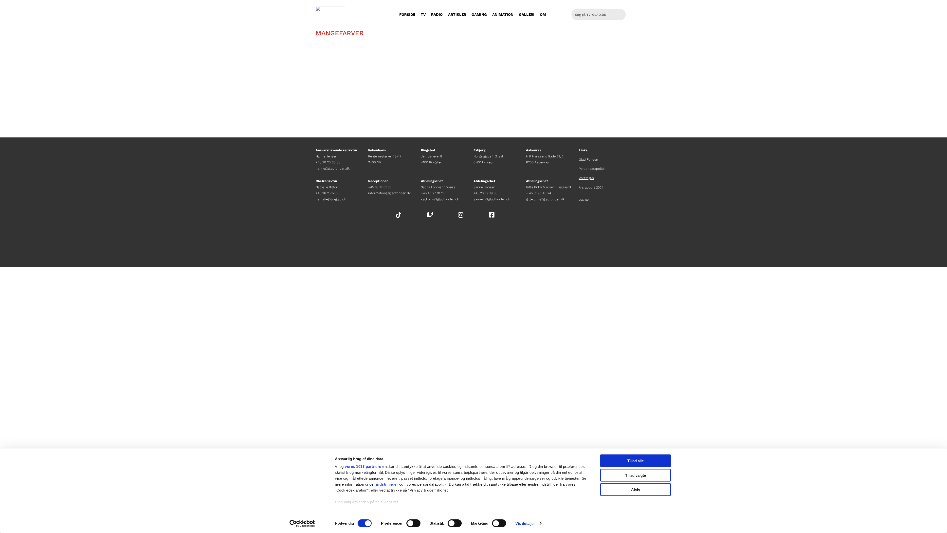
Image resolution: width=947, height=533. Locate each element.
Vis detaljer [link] (525, 523)
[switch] (413, 523)
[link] (302, 523)
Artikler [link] (457, 14)
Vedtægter (586, 178)
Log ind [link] (584, 199)
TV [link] (423, 14)
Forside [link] (407, 14)
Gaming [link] (479, 14)
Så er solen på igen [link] (343, 68)
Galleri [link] (526, 14)
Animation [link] (502, 14)
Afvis (635, 490)
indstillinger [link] (387, 484)
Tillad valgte (635, 475)
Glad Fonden (589, 159)
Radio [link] (437, 14)
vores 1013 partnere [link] (363, 466)
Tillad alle (635, 461)
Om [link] (543, 14)
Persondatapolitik (592, 169)
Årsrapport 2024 (591, 187)
